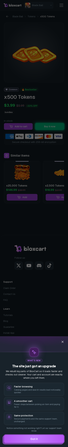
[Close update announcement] (62, 342)
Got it (34, 439)
